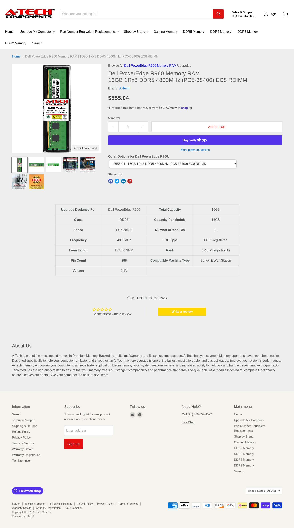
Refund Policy (21, 431)
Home (9, 31)
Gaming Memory (165, 31)
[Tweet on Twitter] (117, 181)
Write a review (182, 311)
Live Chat (188, 422)
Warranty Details (23, 449)
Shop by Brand (135, 31)
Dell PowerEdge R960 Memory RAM (150, 65)
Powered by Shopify (23, 516)
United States (262, 490)
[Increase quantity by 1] (143, 126)
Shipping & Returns (24, 426)
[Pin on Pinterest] (129, 181)
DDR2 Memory (15, 43)
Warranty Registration (26, 455)
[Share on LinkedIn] (123, 181)
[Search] (218, 14)
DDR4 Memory (220, 31)
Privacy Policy (21, 437)
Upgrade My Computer (36, 31)
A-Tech (124, 88)
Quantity (114, 117)
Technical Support (23, 420)
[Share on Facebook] (110, 181)
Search (37, 43)
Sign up (73, 444)
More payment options (195, 149)
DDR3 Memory (248, 31)
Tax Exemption (21, 460)
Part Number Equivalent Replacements (88, 31)
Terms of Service (23, 443)
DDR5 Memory (193, 31)
